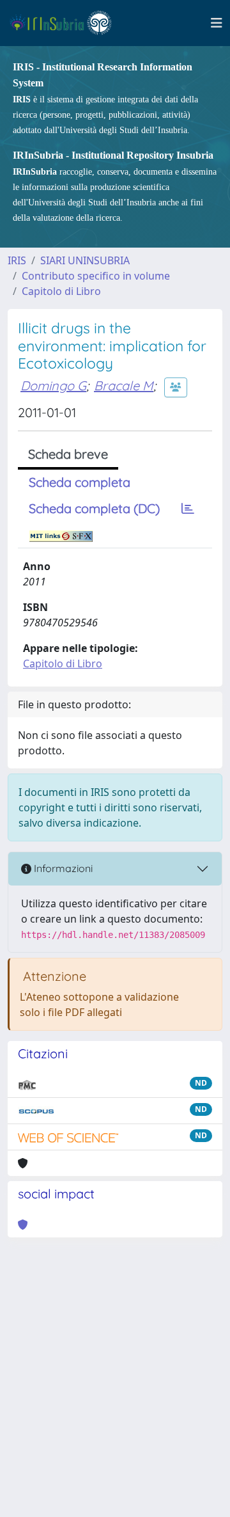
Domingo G (53, 385)
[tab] (188, 508)
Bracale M (123, 385)
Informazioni (62, 868)
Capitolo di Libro (61, 291)
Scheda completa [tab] (79, 482)
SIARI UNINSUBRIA (85, 260)
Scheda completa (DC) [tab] (94, 508)
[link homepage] (66, 23)
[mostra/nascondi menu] (216, 23)
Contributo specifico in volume (96, 276)
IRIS (17, 260)
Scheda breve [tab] (68, 454)
